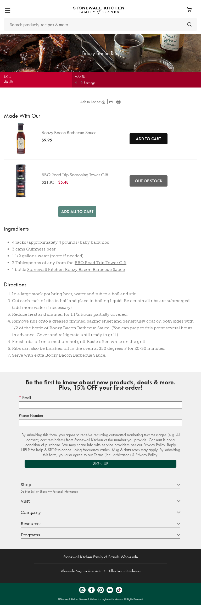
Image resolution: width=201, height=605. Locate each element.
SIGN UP (100, 463)
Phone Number (31, 415)
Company (31, 512)
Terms (98, 454)
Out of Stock (148, 181)
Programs (30, 535)
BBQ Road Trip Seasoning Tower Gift (75, 175)
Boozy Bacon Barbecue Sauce (69, 132)
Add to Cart (148, 138)
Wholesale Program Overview (80, 571)
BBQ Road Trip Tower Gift (100, 262)
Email (26, 397)
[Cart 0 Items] (190, 9)
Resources (31, 523)
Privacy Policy (146, 454)
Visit (25, 501)
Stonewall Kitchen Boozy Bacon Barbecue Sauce (76, 269)
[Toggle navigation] (7, 10)
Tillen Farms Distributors (125, 571)
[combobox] (100, 24)
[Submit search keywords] (189, 24)
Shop (26, 484)
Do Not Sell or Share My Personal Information (49, 491)
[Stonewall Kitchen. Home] (98, 10)
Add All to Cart (77, 211)
